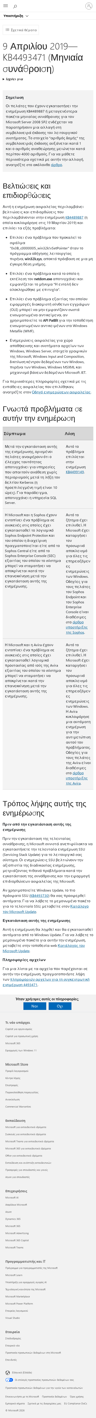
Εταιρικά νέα (12, 1345)
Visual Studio (12, 1317)
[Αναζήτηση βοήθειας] (15, 5)
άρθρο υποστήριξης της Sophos (77, 627)
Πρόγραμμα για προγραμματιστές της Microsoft (31, 1268)
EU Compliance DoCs (75, 1403)
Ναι (34, 1006)
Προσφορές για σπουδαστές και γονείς (26, 1169)
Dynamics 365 (13, 1219)
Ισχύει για (14, 79)
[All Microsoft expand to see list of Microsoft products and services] (5, 6)
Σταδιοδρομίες (13, 1338)
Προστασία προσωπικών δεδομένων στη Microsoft (33, 1352)
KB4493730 (39, 895)
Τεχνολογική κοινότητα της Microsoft (25, 1289)
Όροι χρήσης (77, 1396)
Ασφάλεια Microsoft (16, 1204)
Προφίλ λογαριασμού (16, 1071)
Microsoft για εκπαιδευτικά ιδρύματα (25, 1127)
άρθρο (56, 164)
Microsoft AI (12, 1197)
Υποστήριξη (14, 15)
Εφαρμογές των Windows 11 (21, 1050)
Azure (8, 1211)
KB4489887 (74, 217)
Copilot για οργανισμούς (18, 1029)
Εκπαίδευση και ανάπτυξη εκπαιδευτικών (28, 1162)
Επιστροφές (11, 1085)
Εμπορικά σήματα (15, 1403)
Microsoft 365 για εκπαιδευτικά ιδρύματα (28, 1148)
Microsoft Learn (13, 1275)
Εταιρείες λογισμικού (16, 1310)
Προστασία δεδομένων (54, 1396)
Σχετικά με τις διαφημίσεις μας (44, 1403)
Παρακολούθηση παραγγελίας (21, 1092)
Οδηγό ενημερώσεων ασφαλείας (61, 392)
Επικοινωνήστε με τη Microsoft (22, 1396)
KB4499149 (75, 471)
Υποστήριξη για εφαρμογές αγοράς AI (26, 1282)
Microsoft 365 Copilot (17, 1240)
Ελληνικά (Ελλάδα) (22, 1372)
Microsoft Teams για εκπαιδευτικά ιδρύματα (29, 1141)
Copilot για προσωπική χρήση (21, 1036)
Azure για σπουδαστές (17, 1177)
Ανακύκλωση (12, 1099)
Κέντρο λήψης (12, 1078)
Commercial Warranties (18, 1106)
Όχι (60, 1006)
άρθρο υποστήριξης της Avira (77, 778)
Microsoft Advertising (17, 1233)
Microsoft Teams (14, 1247)
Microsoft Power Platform (19, 1303)
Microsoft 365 (12, 1043)
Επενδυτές (11, 1359)
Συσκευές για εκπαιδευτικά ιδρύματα (25, 1134)
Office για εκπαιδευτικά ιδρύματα (23, 1155)
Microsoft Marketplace (17, 1296)
